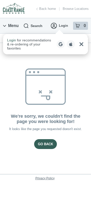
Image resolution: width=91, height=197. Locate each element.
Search (36, 26)
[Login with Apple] (71, 44)
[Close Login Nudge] (81, 44)
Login (63, 26)
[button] (45, 44)
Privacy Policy (45, 178)
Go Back (45, 144)
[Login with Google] (61, 44)
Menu (13, 25)
